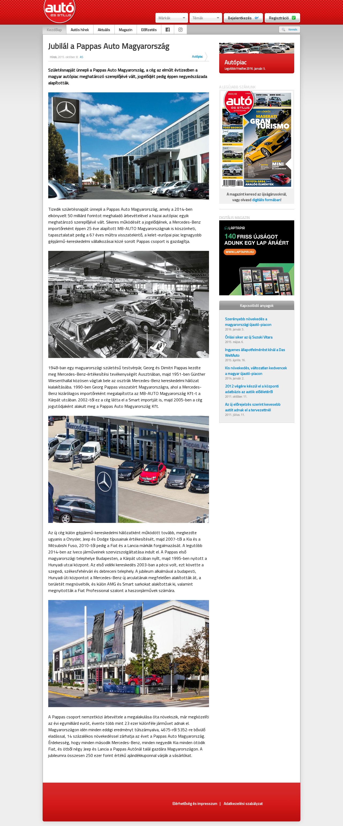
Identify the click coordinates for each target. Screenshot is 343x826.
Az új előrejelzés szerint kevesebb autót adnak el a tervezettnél (253, 407)
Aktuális (104, 29)
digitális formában (266, 199)
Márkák (164, 18)
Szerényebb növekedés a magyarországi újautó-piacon (248, 321)
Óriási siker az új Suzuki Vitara (249, 337)
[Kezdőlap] (60, 12)
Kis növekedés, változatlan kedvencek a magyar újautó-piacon (256, 370)
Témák (198, 18)
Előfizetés (149, 29)
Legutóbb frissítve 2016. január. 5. (245, 68)
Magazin (125, 29)
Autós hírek (80, 29)
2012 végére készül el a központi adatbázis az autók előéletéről (252, 388)
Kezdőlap (54, 29)
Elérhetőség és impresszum (195, 803)
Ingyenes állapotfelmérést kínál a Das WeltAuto (255, 352)
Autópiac (197, 56)
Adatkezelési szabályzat (243, 803)
